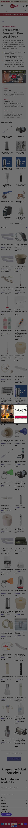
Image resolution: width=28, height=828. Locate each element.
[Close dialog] (26, 406)
